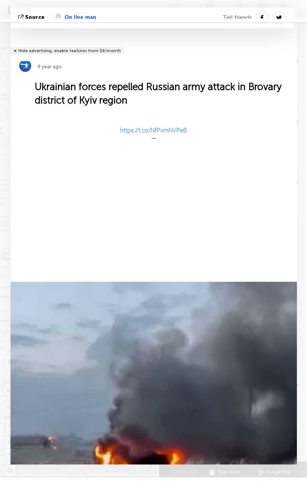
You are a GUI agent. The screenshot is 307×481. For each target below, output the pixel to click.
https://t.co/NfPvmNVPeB (153, 130)
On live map (80, 17)
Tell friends (237, 17)
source (35, 17)
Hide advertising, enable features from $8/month (69, 50)
